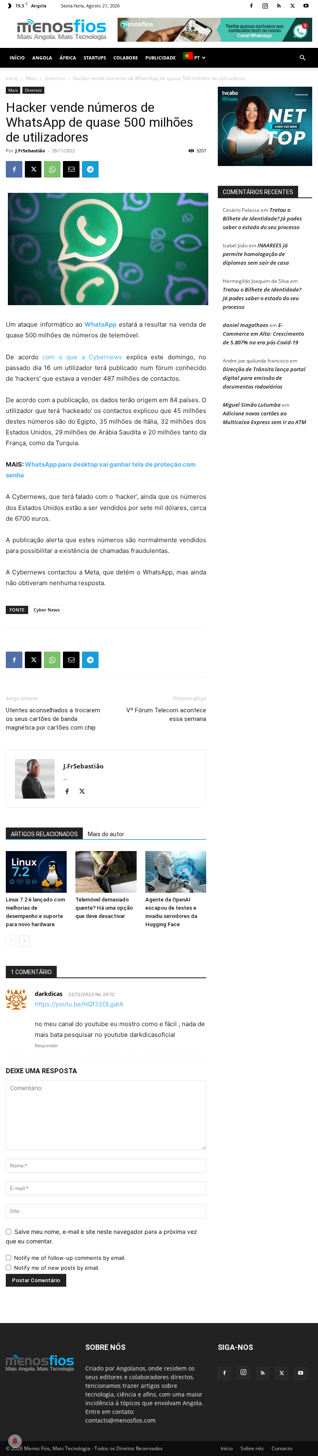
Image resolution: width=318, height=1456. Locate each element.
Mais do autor (106, 834)
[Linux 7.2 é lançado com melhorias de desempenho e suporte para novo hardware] (36, 872)
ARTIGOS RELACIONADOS (44, 834)
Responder (46, 1045)
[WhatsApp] (52, 169)
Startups (95, 58)
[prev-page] (11, 941)
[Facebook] (251, 6)
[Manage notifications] (15, 1441)
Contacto (282, 1448)
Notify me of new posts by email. (57, 1267)
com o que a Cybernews (84, 357)
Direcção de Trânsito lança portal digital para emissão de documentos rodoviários (264, 377)
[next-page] (24, 941)
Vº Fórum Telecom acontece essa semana (166, 715)
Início (17, 58)
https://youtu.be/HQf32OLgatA (79, 1004)
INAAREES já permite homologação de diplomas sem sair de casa (256, 254)
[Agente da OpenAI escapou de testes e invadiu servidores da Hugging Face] (175, 872)
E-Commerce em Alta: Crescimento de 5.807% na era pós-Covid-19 (263, 333)
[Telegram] (90, 169)
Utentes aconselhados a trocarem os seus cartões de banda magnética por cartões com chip (53, 719)
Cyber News (47, 610)
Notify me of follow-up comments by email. (70, 1257)
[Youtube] (306, 6)
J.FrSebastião (30, 150)
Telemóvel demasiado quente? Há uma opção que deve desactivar (104, 907)
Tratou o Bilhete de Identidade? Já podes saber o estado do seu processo (262, 218)
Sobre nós (252, 1448)
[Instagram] (265, 6)
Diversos (55, 78)
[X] (292, 6)
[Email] (71, 169)
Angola (42, 58)
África (68, 58)
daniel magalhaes (245, 325)
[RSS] (278, 6)
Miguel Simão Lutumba (252, 404)
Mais (31, 78)
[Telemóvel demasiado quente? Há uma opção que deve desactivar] (105, 872)
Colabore (125, 58)
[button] (302, 58)
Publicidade (160, 58)
